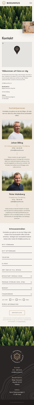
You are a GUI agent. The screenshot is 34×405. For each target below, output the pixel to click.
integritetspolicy (22, 321)
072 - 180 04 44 (17, 370)
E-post (5, 263)
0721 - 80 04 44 (17, 199)
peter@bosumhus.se (17, 201)
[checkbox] (11, 300)
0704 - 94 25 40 (17, 148)
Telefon (5, 257)
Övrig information (10, 304)
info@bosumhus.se (7, 83)
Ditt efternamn (9, 251)
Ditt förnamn (8, 244)
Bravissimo (21, 402)
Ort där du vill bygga (11, 270)
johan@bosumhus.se (17, 150)
